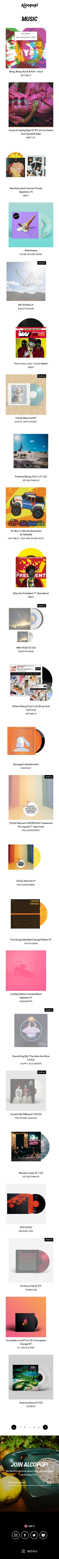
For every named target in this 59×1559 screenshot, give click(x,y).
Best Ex (30, 137)
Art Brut (26, 75)
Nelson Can (26, 1231)
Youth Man (31, 943)
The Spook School (26, 1118)
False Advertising (31, 254)
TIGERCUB (31, 1289)
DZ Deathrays (31, 480)
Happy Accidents (31, 1063)
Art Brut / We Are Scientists (26, 538)
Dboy (26, 195)
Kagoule (26, 768)
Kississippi (25, 1001)
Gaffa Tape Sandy (26, 421)
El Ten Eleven (25, 1347)
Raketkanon (26, 308)
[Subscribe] (48, 1482)
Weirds (30, 1406)
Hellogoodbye (31, 830)
